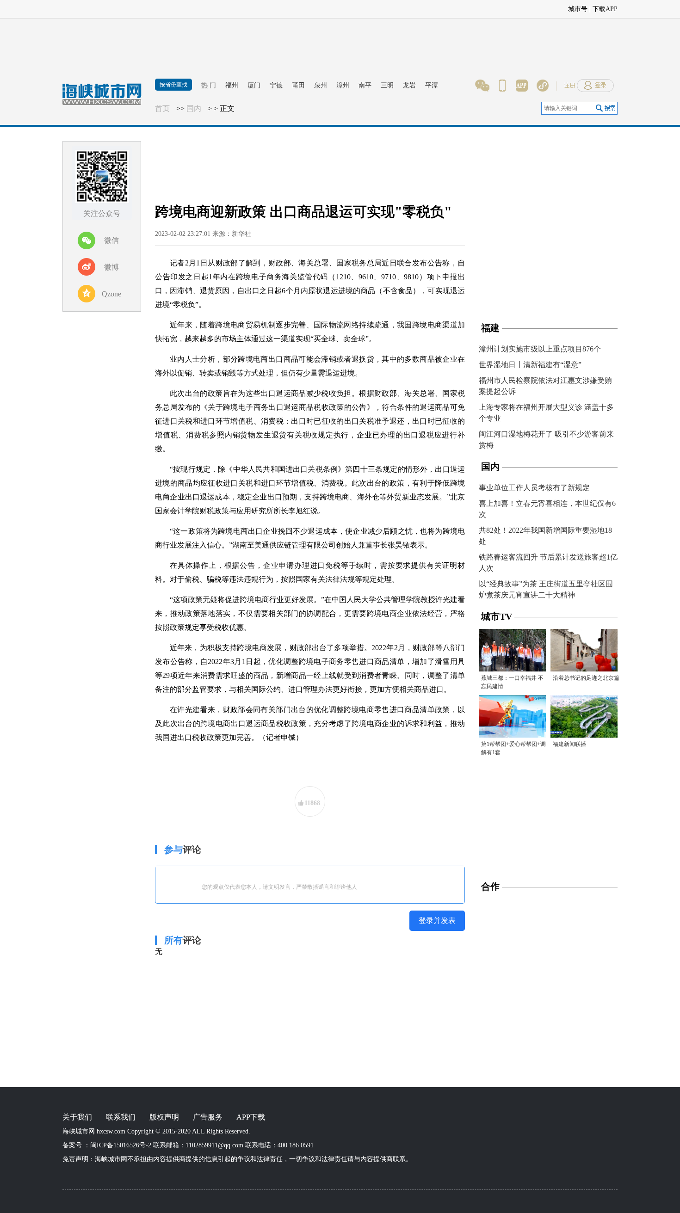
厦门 (253, 85)
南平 (365, 85)
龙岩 (409, 85)
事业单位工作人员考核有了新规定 (534, 488)
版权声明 (164, 1117)
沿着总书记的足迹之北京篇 (586, 678)
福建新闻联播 (569, 744)
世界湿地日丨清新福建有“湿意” (530, 365)
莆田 (298, 85)
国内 (193, 108)
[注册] (631, 7)
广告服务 (208, 1117)
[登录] (661, 7)
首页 (162, 108)
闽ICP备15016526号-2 (120, 1145)
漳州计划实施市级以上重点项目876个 (540, 349)
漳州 (342, 85)
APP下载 (250, 1117)
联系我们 (121, 1117)
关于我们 (77, 1117)
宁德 (276, 85)
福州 (231, 85)
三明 (387, 85)
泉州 (320, 85)
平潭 (431, 85)
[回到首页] (106, 99)
